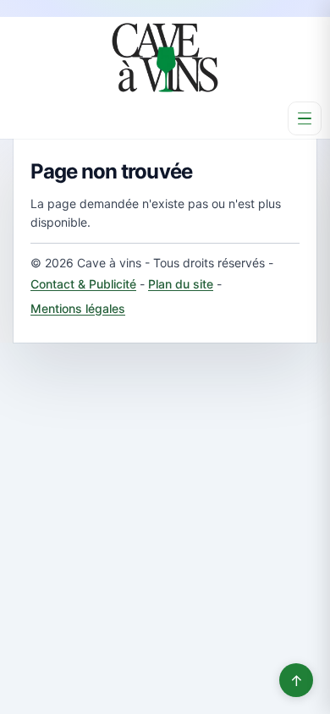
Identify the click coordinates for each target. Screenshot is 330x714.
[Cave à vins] (165, 57)
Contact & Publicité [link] (83, 284)
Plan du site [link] (180, 284)
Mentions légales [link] (77, 308)
